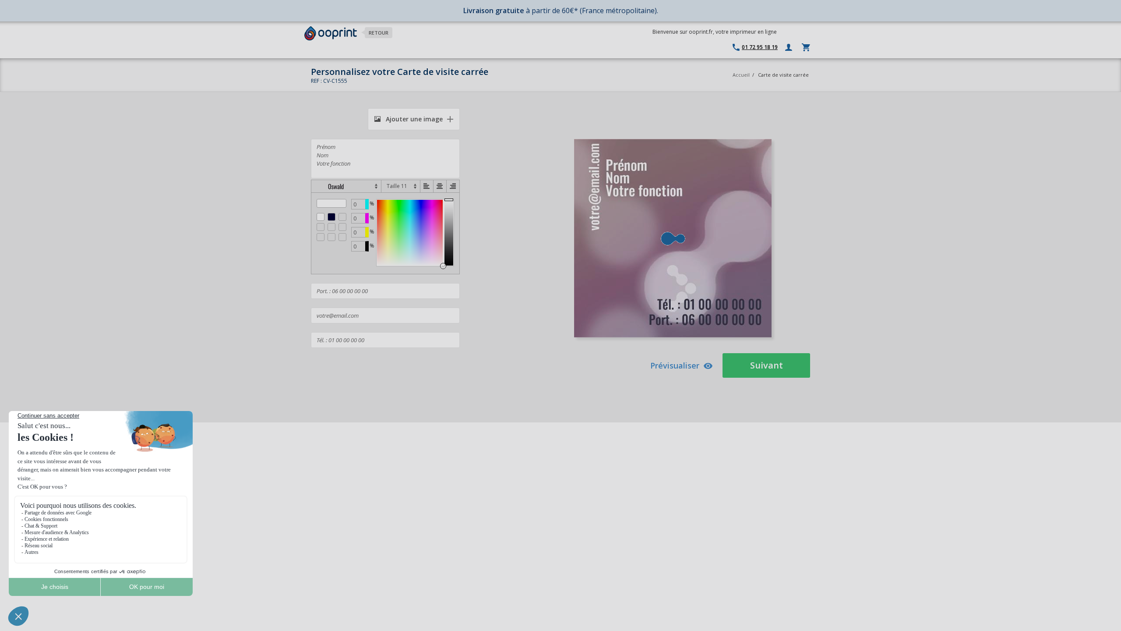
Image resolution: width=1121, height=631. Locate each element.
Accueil (741, 74)
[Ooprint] (330, 34)
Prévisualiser (674, 365)
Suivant (766, 365)
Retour (378, 32)
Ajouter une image (413, 119)
